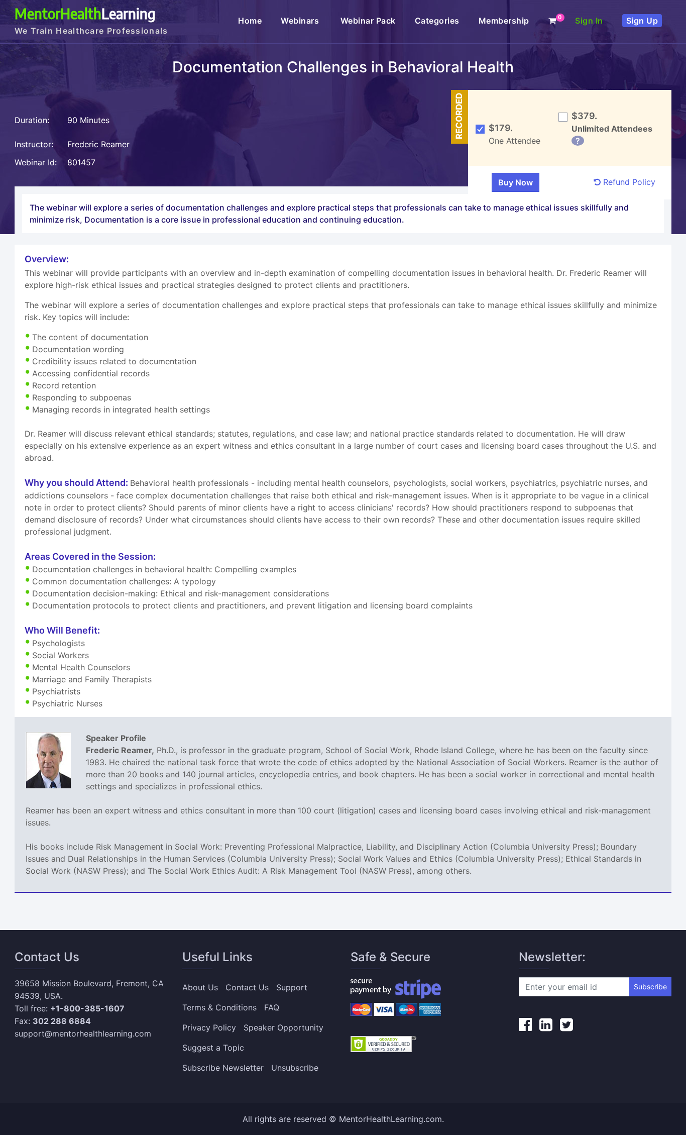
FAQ (271, 1007)
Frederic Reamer (98, 144)
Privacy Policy (209, 1027)
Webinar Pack (368, 21)
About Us (200, 987)
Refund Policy (628, 182)
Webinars (301, 21)
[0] (552, 21)
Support (291, 987)
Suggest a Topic (213, 1048)
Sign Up (642, 21)
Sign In (589, 21)
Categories (437, 21)
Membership (504, 21)
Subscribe (650, 986)
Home (250, 21)
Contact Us (247, 987)
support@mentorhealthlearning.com (83, 1033)
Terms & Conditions (219, 1007)
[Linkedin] (545, 1024)
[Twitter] (566, 1024)
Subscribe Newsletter (223, 1068)
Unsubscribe (294, 1068)
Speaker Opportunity (283, 1027)
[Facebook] (525, 1024)
